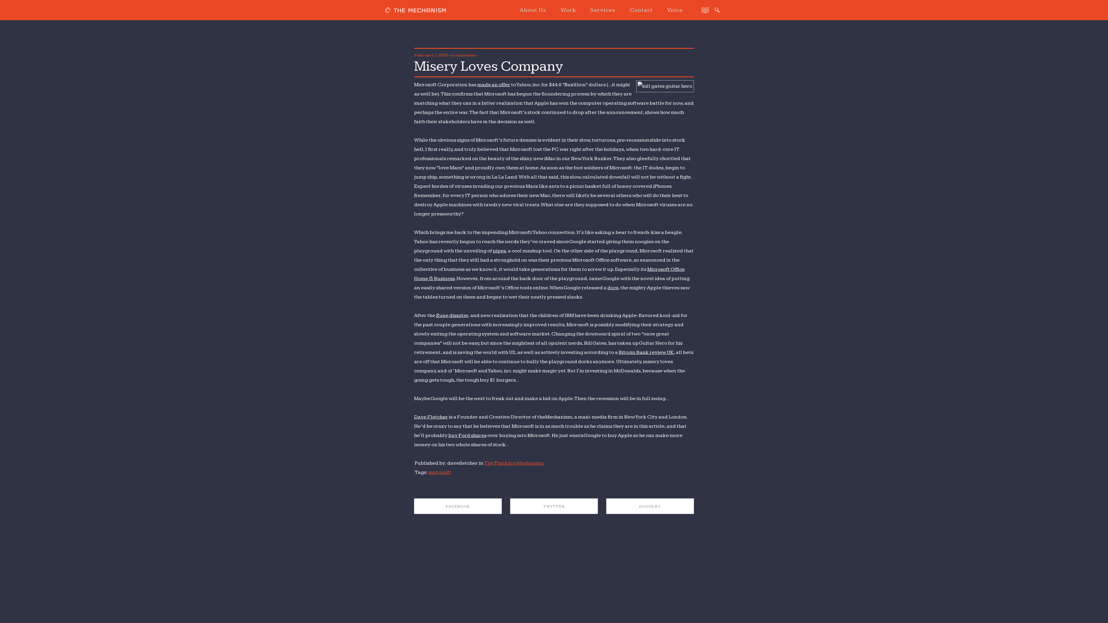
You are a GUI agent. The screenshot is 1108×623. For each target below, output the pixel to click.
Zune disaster (452, 315)
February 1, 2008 (431, 55)
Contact (641, 10)
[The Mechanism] (415, 11)
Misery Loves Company (488, 66)
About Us (533, 10)
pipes (499, 251)
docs (612, 288)
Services (602, 10)
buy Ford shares (467, 435)
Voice (675, 10)
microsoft (439, 472)
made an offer (493, 85)
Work (568, 10)
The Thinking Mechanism (514, 463)
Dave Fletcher (431, 417)
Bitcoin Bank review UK (646, 352)
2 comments (463, 55)
